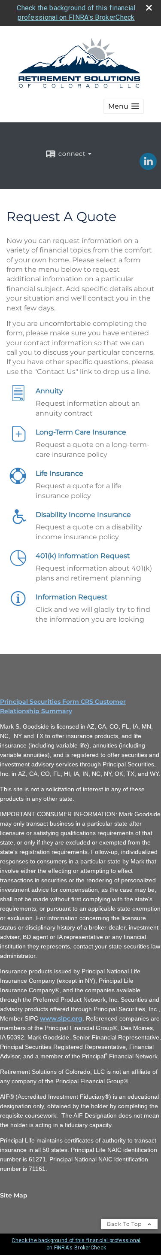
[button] (123, 106)
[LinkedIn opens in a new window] (148, 167)
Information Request (72, 597)
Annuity (49, 391)
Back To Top (125, 1224)
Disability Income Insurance (83, 515)
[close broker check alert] (149, 7)
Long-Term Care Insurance (81, 432)
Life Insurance (59, 473)
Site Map (13, 1195)
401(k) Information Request (83, 556)
